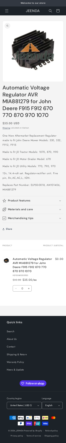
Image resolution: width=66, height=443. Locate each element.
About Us (12, 339)
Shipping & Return (17, 354)
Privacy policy (17, 435)
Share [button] (9, 229)
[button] (6, 11)
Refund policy (51, 430)
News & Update (15, 369)
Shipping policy (52, 435)
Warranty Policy (15, 362)
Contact (11, 346)
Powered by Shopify (33, 430)
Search (10, 331)
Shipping (6, 128)
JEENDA (20, 430)
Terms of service (34, 435)
